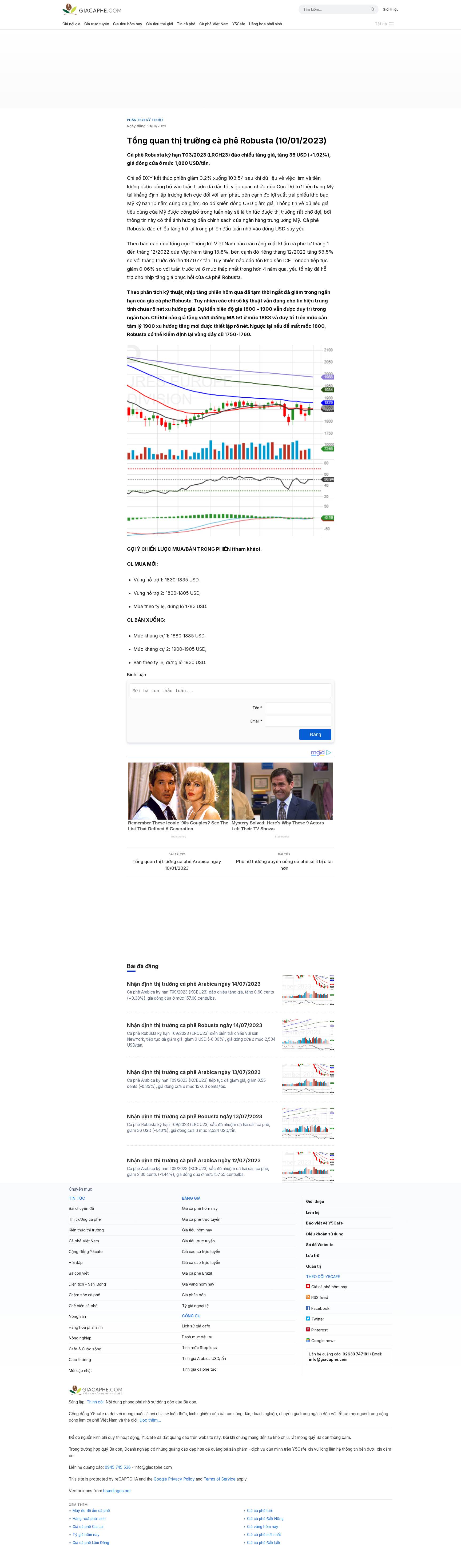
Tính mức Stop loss (199, 1347)
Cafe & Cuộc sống (85, 1349)
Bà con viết (79, 1273)
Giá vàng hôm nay (198, 1284)
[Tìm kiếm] (370, 9)
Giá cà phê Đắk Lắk (263, 1543)
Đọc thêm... (150, 1420)
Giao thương (80, 1359)
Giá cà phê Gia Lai (88, 1527)
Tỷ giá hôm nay (86, 1535)
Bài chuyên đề (81, 1208)
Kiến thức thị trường (86, 1230)
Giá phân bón (194, 1294)
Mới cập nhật (80, 1370)
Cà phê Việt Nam (213, 24)
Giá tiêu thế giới (159, 24)
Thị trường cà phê (85, 1219)
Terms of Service (220, 1479)
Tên (257, 708)
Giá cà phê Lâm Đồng (91, 1543)
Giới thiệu (391, 9)
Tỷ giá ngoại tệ (195, 1305)
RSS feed (319, 1297)
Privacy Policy (181, 1479)
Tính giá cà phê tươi (199, 1369)
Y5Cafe (238, 24)
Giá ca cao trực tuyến (201, 1262)
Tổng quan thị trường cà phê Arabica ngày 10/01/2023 (176, 865)
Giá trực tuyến (96, 24)
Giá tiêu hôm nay (127, 24)
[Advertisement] (230, 71)
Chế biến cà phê (83, 1305)
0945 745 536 (118, 1467)
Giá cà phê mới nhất (264, 1535)
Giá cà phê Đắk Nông (265, 1519)
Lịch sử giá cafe (196, 1326)
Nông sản (77, 1316)
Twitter (317, 1319)
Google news (323, 1340)
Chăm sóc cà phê (84, 1294)
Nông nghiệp (80, 1338)
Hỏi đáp (76, 1262)
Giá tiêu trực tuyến (198, 1241)
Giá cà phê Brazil (197, 1273)
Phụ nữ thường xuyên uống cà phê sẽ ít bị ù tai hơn (284, 865)
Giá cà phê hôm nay (200, 1208)
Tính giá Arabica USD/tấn (204, 1358)
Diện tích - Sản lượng (87, 1284)
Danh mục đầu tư (197, 1337)
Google (160, 1479)
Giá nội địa (71, 24)
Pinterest (319, 1330)
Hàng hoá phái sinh (265, 24)
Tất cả (381, 23)
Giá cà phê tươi (260, 1511)
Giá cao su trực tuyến (201, 1251)
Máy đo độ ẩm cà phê (91, 1511)
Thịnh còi (95, 1402)
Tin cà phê (186, 24)
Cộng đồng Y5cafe (86, 1251)
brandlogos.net (117, 1490)
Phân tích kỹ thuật (145, 120)
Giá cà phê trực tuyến (201, 1219)
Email (256, 721)
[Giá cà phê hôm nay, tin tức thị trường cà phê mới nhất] (91, 9)
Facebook (320, 1308)
